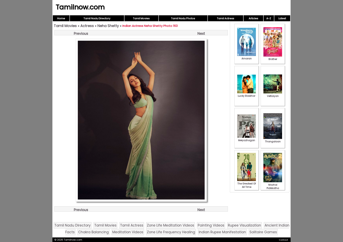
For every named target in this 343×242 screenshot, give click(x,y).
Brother (273, 59)
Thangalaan (273, 141)
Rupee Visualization (244, 225)
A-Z (268, 18)
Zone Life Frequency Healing (171, 232)
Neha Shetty (108, 25)
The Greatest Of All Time (246, 185)
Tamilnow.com (80, 7)
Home (61, 18)
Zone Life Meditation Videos (170, 225)
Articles (253, 18)
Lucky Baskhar (246, 95)
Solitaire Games (263, 232)
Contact (283, 239)
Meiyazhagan (246, 140)
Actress (87, 25)
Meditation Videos (127, 232)
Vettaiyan (273, 96)
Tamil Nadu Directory (97, 18)
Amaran (247, 58)
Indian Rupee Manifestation (222, 232)
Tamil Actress (225, 18)
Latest (282, 18)
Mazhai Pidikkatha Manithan (273, 188)
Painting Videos (211, 225)
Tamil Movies (141, 18)
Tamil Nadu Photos (183, 18)
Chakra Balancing (93, 232)
